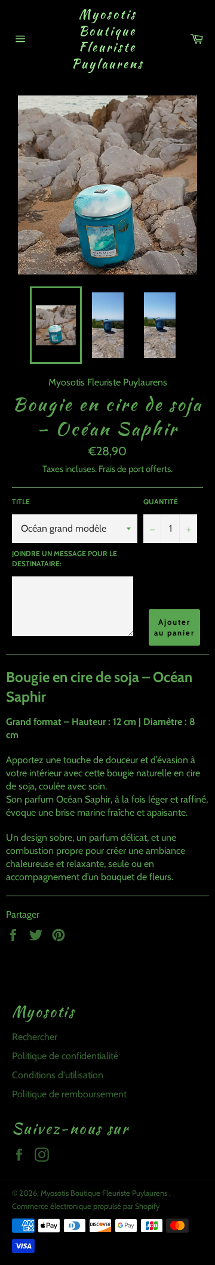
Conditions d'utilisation (57, 1075)
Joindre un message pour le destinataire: (64, 558)
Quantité (160, 501)
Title (21, 501)
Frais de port (121, 469)
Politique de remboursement (69, 1094)
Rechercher (34, 1036)
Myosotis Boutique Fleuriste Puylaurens (108, 39)
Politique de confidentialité (65, 1056)
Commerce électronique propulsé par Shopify (85, 1206)
